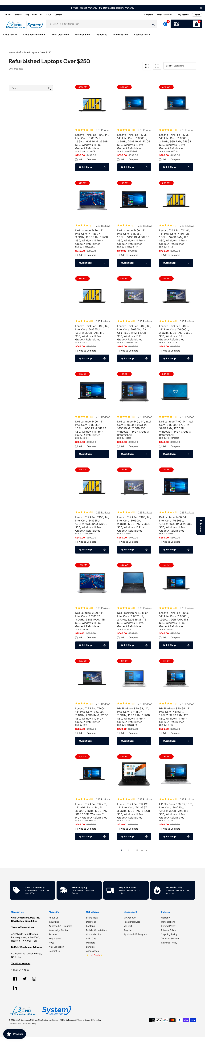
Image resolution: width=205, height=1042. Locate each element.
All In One (91, 938)
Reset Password (132, 921)
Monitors (90, 942)
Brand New (92, 917)
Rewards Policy (169, 942)
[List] (157, 66)
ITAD (34, 14)
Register (128, 930)
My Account (130, 917)
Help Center (55, 938)
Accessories (92, 951)
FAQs (48, 14)
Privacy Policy (168, 930)
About (8, 14)
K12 (41, 14)
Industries (54, 921)
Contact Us (54, 951)
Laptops (90, 926)
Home (12, 52)
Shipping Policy (169, 934)
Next (142, 850)
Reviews (18, 14)
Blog (27, 14)
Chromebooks (93, 934)
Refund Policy (168, 926)
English (197, 14)
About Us (53, 917)
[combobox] (31, 88)
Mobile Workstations (96, 930)
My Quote (148, 14)
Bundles (90, 946)
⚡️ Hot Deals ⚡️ (94, 955)
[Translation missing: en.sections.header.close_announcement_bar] (201, 7)
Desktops (91, 921)
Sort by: (169, 66)
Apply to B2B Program (60, 926)
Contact (58, 14)
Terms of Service (170, 938)
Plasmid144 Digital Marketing (23, 1023)
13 (137, 850)
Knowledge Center (58, 930)
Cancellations (168, 921)
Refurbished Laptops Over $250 (34, 52)
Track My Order (164, 14)
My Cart (128, 926)
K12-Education (56, 946)
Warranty (166, 917)
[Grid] (147, 66)
